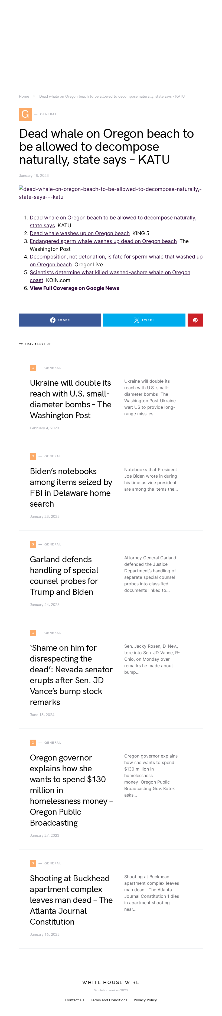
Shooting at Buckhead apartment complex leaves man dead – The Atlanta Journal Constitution (71, 900)
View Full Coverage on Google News (74, 288)
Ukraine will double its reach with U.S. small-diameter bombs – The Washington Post (70, 399)
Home (24, 96)
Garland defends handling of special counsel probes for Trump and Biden (64, 576)
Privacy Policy (145, 1000)
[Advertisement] (111, 38)
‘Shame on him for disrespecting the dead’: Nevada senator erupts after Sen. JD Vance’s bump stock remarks (71, 675)
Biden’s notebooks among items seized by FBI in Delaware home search (71, 487)
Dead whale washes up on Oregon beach (80, 233)
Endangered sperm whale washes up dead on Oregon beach (103, 241)
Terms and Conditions (109, 1000)
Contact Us (74, 1000)
